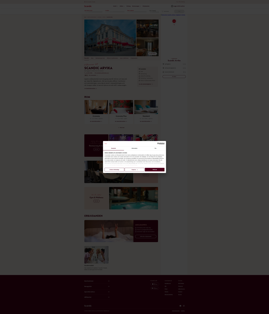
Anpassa (134, 169)
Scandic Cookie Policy (117, 165)
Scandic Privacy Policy (131, 165)
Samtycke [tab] (113, 148)
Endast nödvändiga (114, 169)
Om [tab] (155, 148)
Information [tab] (134, 148)
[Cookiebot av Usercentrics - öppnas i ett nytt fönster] (158, 144)
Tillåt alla (155, 169)
